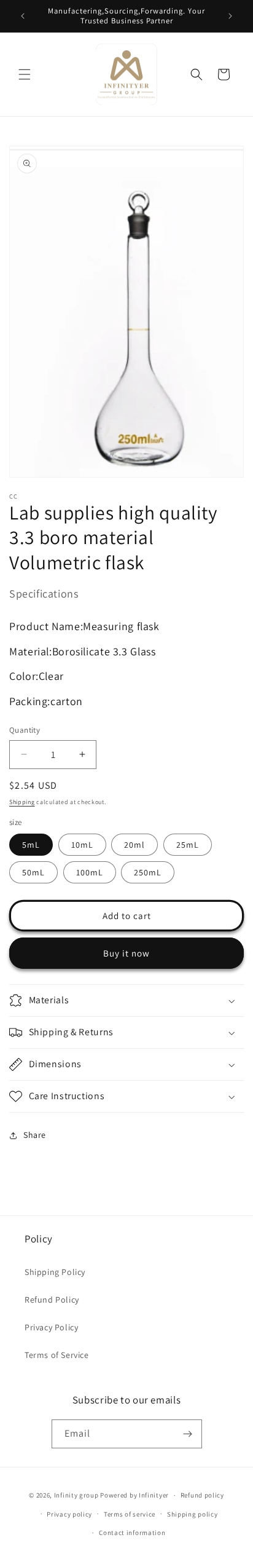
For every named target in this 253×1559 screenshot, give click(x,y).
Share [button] (34, 1134)
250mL (148, 872)
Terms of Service (57, 1354)
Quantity (24, 730)
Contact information (132, 1532)
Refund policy (202, 1495)
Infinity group (76, 1495)
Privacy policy (69, 1514)
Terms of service (129, 1514)
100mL (89, 872)
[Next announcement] (230, 16)
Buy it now (126, 953)
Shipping (22, 802)
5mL (31, 844)
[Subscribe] (187, 1433)
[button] (24, 74)
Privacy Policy (51, 1327)
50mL (33, 872)
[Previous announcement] (22, 16)
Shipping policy (192, 1514)
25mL (187, 844)
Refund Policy (52, 1299)
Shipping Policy (55, 1271)
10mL (82, 844)
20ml (134, 844)
